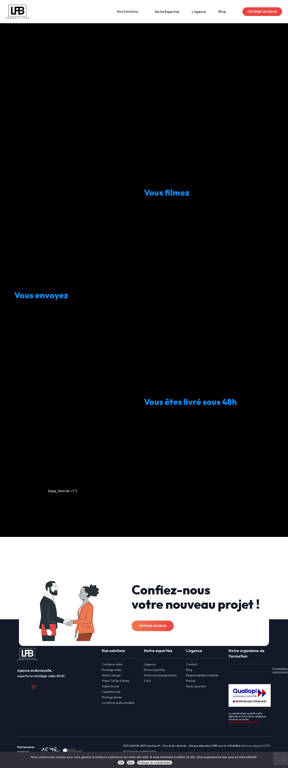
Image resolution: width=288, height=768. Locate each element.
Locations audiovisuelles (118, 703)
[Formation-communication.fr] (250, 670)
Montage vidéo (112, 670)
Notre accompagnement (160, 675)
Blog (189, 670)
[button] (60, 137)
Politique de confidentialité (140, 751)
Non (130, 762)
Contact (191, 664)
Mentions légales (251, 745)
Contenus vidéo (112, 664)
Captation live (111, 692)
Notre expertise (154, 670)
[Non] (283, 760)
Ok (121, 762)
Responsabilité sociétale (202, 675)
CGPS (267, 745)
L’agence (150, 664)
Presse (190, 681)
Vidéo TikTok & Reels (115, 681)
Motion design (111, 675)
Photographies (112, 697)
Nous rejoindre (196, 686)
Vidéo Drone (110, 686)
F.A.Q (147, 681)
